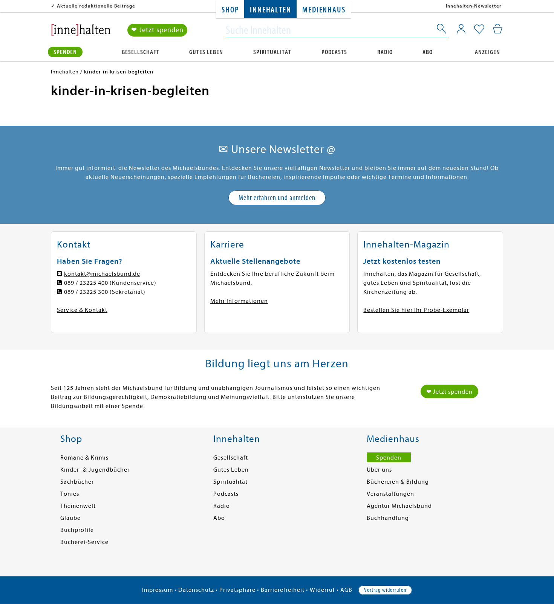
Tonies (69, 493)
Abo (427, 52)
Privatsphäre (237, 590)
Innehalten (270, 10)
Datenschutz (196, 590)
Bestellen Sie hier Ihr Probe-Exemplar (416, 310)
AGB (346, 590)
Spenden (65, 52)
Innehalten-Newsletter (474, 6)
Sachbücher (77, 481)
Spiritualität (272, 52)
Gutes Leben (206, 52)
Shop (230, 10)
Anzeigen (487, 52)
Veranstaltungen (390, 493)
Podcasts (334, 52)
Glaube (70, 518)
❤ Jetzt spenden (157, 30)
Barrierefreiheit (283, 590)
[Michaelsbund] (81, 32)
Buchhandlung (388, 518)
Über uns (379, 469)
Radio (385, 52)
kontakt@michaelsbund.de (102, 273)
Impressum (157, 590)
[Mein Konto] (461, 28)
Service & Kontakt (82, 310)
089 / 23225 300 (86, 292)
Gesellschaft (140, 52)
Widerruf (322, 590)
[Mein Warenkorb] (497, 28)
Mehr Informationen (239, 301)
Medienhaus (323, 10)
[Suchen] (442, 30)
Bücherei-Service (84, 542)
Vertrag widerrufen (385, 590)
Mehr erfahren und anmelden (277, 197)
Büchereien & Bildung (398, 481)
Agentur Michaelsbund (399, 506)
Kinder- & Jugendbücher (95, 469)
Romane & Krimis (84, 457)
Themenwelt (78, 506)
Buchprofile (77, 530)
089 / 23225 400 (86, 283)
